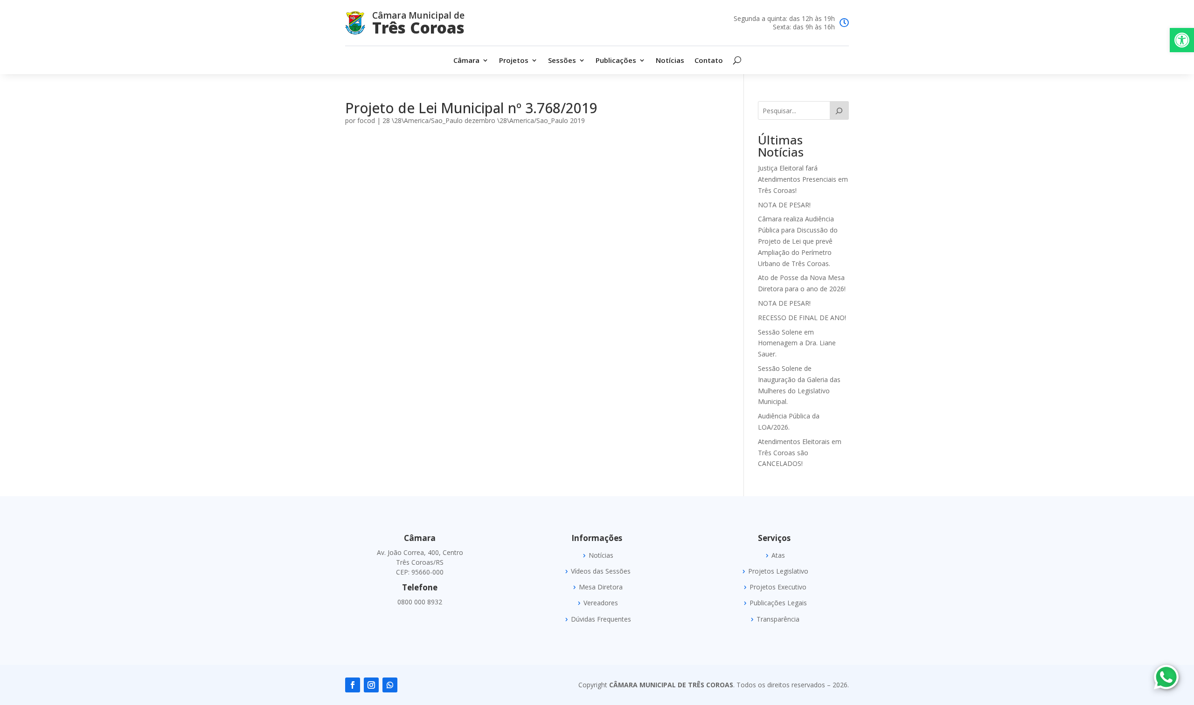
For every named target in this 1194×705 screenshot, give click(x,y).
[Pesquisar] (839, 110)
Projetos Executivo (778, 587)
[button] (1182, 40)
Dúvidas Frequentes (601, 619)
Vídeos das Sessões (601, 571)
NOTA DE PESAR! (784, 204)
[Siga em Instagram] (371, 685)
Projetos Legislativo (778, 571)
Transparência (778, 619)
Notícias (670, 61)
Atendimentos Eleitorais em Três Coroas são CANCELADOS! (799, 452)
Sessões (562, 61)
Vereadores (600, 603)
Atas (778, 555)
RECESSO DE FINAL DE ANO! (802, 317)
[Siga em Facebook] (352, 685)
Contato (708, 61)
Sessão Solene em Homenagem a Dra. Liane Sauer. (797, 343)
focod (366, 120)
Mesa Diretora (601, 587)
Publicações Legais (778, 603)
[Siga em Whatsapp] (389, 685)
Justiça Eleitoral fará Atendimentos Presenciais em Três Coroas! (803, 179)
